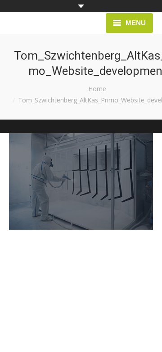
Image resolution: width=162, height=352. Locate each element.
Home (97, 88)
